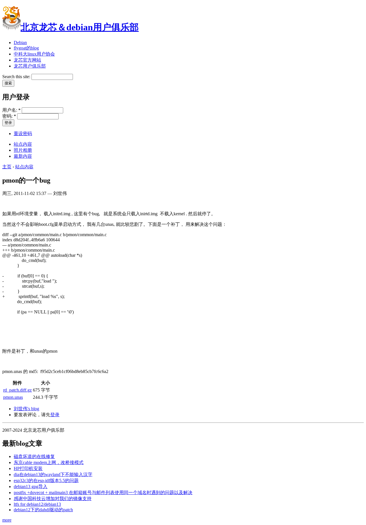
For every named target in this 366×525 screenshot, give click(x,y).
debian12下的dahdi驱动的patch (43, 509)
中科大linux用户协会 (34, 54)
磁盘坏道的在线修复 (34, 456)
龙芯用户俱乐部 (30, 66)
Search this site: (16, 76)
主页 (6, 166)
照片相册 (23, 150)
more (6, 520)
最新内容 (23, 156)
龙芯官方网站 (27, 60)
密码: (9, 116)
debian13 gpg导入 (30, 486)
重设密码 (23, 133)
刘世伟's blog (26, 408)
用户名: (11, 110)
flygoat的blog (26, 48)
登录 (54, 414)
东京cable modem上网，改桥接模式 (48, 462)
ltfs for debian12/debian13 (37, 504)
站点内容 (23, 144)
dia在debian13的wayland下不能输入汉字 (53, 474)
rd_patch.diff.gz (17, 390)
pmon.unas (13, 397)
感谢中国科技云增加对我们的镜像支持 (53, 498)
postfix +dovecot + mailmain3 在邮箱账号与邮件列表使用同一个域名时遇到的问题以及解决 (103, 492)
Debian (20, 42)
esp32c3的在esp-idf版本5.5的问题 (46, 480)
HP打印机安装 (28, 468)
